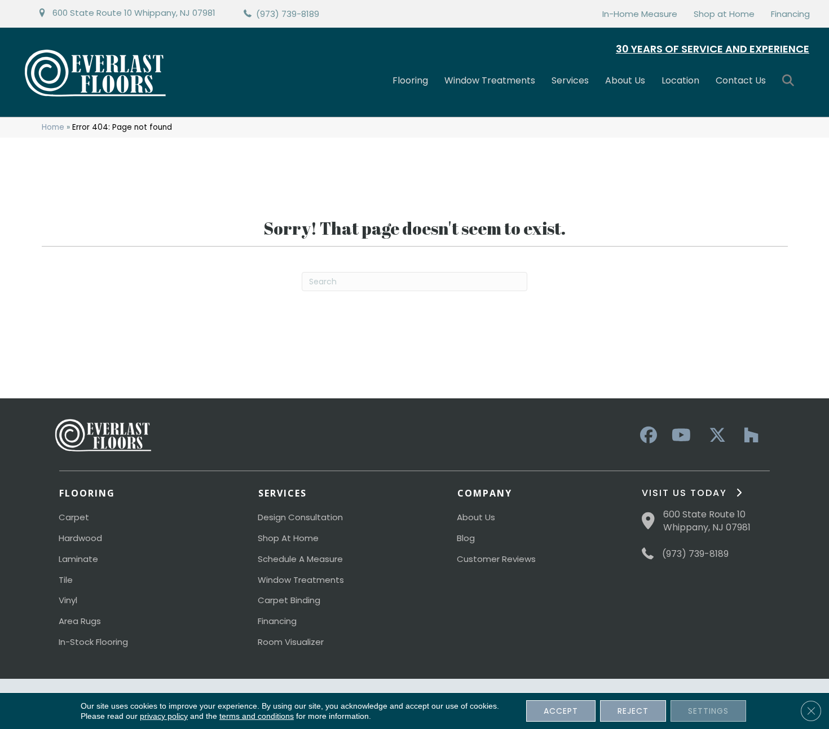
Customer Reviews (496, 559)
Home (53, 127)
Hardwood (80, 538)
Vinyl (68, 600)
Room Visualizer (291, 642)
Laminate (78, 559)
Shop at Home (724, 14)
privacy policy (164, 716)
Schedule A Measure (300, 559)
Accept (561, 711)
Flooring (410, 80)
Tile (66, 580)
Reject (633, 711)
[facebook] (647, 436)
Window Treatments (489, 80)
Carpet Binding (289, 600)
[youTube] (680, 436)
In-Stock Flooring (93, 642)
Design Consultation (300, 517)
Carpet (74, 517)
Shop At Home (288, 538)
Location (680, 80)
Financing (790, 14)
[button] (790, 81)
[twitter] (714, 436)
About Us (625, 80)
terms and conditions (256, 716)
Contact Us (741, 80)
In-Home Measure (639, 14)
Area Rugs (80, 621)
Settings (708, 711)
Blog (466, 538)
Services (570, 80)
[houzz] (748, 436)
